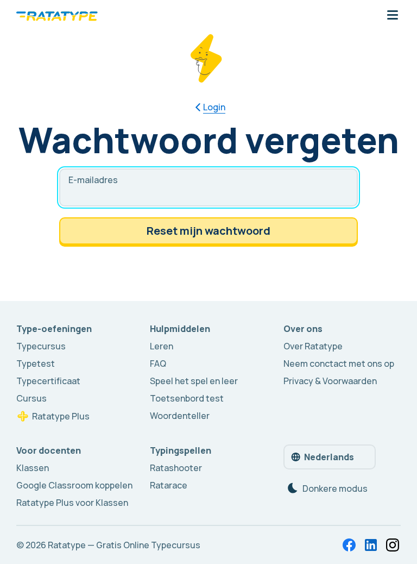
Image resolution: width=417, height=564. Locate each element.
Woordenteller (180, 416)
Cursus (31, 398)
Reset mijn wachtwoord (208, 230)
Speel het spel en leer (194, 381)
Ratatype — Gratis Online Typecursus (124, 545)
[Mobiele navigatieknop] (392, 16)
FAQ (158, 363)
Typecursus (41, 346)
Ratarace (168, 485)
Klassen (32, 468)
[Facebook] (349, 545)
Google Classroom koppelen (74, 485)
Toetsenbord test (187, 398)
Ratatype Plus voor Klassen (72, 503)
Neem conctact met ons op (338, 363)
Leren (161, 346)
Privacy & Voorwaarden (330, 381)
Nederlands (329, 457)
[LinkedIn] (371, 545)
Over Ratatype (313, 346)
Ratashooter (176, 468)
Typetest (35, 363)
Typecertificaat (48, 381)
